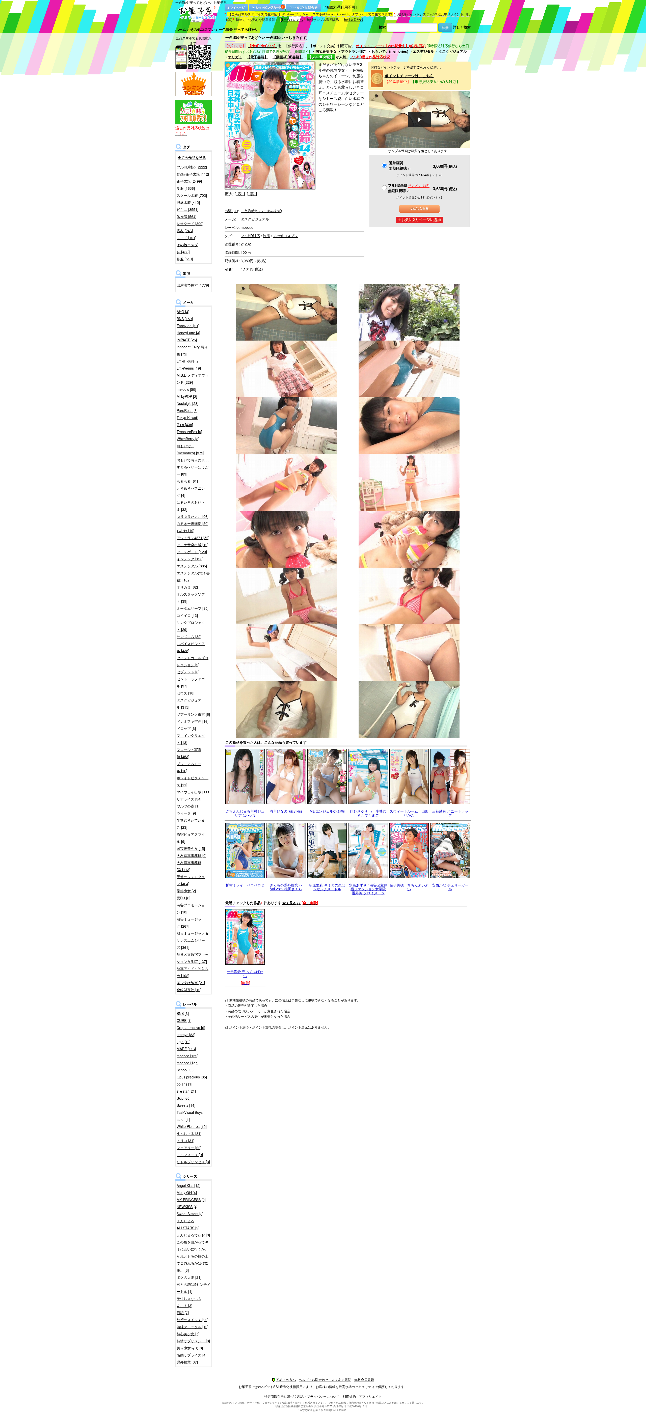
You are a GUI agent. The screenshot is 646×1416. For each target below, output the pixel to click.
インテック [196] (190, 558)
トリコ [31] (185, 1140)
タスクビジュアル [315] (189, 704)
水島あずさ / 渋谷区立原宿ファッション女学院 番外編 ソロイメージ (368, 888)
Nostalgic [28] (187, 403)
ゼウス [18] (185, 693)
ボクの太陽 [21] (189, 1277)
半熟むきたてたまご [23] (191, 824)
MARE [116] (186, 1048)
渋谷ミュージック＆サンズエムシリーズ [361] (192, 940)
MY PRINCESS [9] (191, 1199)
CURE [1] (184, 1020)
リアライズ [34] (189, 798)
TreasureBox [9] (189, 431)
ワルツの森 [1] (188, 806)
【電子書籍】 (257, 56)
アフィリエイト (370, 1396)
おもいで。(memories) (389, 51)
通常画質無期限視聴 (400, 165)
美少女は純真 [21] (191, 982)
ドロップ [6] (186, 728)
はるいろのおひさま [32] (191, 506)
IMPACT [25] (187, 339)
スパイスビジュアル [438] (191, 647)
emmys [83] (186, 1034)
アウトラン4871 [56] (193, 537)
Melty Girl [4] (187, 1192)
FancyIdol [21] (188, 325)
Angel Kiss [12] (188, 1185)
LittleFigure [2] (188, 361)
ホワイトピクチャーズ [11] (192, 781)
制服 (266, 235)
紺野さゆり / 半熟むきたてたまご (368, 813)
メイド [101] (186, 237)
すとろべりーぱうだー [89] (192, 470)
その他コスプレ (202, 29)
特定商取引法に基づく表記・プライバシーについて (302, 1396)
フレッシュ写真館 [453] (189, 753)
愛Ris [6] (183, 897)
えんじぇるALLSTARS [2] (188, 1224)
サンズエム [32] (189, 636)
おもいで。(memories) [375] (190, 449)
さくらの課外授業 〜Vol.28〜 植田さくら (286, 886)
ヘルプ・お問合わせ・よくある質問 (325, 1379)
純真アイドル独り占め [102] (192, 972)
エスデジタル (423, 51)
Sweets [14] (186, 1105)
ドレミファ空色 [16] (192, 721)
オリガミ (235, 56)
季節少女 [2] (186, 890)
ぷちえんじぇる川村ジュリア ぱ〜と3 (245, 813)
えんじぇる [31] (189, 1133)
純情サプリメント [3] (193, 1340)
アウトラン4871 (354, 51)
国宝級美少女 (326, 51)
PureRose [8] (187, 410)
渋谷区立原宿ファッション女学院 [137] (192, 958)
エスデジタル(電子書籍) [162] (193, 576)
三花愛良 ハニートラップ (450, 813)
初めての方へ (293, 19)
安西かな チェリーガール (450, 886)
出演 (231, 210)
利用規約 (349, 1396)
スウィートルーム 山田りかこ (409, 813)
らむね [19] (185, 530)
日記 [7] (183, 1312)
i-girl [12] (184, 1041)
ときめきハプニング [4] (191, 492)
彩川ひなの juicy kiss (286, 811)
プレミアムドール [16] (189, 767)
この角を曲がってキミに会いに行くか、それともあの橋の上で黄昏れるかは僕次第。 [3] (192, 1256)
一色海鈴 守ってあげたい (245, 973)
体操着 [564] (186, 216)
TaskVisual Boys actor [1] (190, 1116)
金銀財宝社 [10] (189, 989)
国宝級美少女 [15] (191, 848)
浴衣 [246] (185, 230)
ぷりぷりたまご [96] (192, 516)
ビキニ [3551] (187, 209)
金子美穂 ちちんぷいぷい (409, 886)
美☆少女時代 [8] (190, 1347)
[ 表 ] (240, 194)
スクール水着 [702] (192, 195)
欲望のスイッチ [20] (192, 1319)
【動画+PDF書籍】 (288, 56)
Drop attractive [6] (191, 1027)
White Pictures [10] (192, 1126)
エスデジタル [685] (192, 565)
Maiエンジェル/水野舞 (327, 811)
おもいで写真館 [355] (193, 459)
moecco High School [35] (187, 1066)
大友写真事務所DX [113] (189, 866)
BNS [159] (185, 318)
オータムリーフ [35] (192, 608)
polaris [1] (184, 1084)
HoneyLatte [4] (188, 332)
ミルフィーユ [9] (190, 1154)
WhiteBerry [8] (188, 438)
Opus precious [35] (192, 1076)
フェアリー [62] (189, 1147)
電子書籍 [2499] (189, 181)
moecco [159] (187, 1055)
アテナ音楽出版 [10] (192, 544)
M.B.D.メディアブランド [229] (193, 379)
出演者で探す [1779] (193, 285)
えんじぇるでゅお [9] (193, 1234)
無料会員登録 (353, 19)
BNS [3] (183, 1013)
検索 (382, 27)
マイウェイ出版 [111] (193, 791)
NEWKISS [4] (187, 1206)
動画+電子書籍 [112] (193, 174)
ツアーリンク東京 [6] (193, 714)
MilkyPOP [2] (187, 396)
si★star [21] (186, 1091)
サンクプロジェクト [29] (191, 626)
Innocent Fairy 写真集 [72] (192, 350)
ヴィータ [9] (186, 813)
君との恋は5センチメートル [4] (193, 1288)
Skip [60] (184, 1098)
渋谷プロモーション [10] (191, 908)
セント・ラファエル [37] (191, 682)
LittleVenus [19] (189, 368)
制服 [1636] (186, 188)
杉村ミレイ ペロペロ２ (245, 884)
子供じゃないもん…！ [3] (189, 1302)
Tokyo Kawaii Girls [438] (187, 421)
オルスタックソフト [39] (191, 598)
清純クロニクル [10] (192, 1326)
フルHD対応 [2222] (192, 167)
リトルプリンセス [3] (193, 1161)
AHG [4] (183, 311)
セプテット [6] (188, 671)
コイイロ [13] (187, 615)
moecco (247, 227)
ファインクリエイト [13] (191, 739)
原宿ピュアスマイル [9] (191, 838)
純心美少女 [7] (188, 1333)
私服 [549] (185, 258)
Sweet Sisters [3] (190, 1213)
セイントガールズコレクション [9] (192, 661)
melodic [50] (186, 389)
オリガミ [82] (187, 587)
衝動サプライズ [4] (191, 1354)
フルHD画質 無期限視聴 (408, 188)
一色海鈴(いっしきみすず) (261, 210)
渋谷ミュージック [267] (189, 923)
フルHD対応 (250, 235)
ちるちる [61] (187, 481)
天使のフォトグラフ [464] (191, 880)
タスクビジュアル (453, 51)
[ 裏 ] (252, 194)
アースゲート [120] (192, 551)
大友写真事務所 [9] (191, 855)
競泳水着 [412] (188, 202)
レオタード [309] (190, 223)
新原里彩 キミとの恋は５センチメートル (327, 886)
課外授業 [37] (187, 1362)
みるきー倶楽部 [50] (192, 523)
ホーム (180, 29)
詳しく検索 (462, 27)
